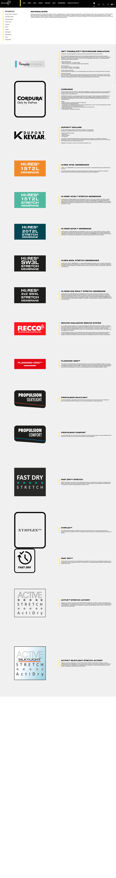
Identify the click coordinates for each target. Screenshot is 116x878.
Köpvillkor (7, 24)
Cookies (7, 29)
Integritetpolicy (8, 34)
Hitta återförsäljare (9, 19)
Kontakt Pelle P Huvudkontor (11, 14)
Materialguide (8, 32)
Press (6, 37)
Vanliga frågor (8, 39)
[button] (99, 4)
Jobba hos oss (8, 21)
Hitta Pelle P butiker (9, 16)
